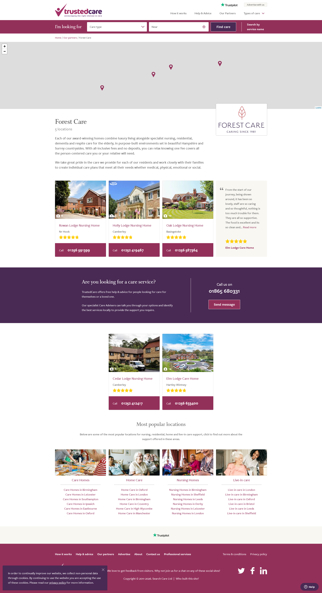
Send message (224, 304)
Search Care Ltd (162, 578)
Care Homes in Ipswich (80, 504)
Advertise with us (255, 4)
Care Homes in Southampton (80, 499)
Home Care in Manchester (134, 513)
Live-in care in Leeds (241, 508)
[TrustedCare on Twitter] (241, 570)
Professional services (177, 554)
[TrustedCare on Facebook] (252, 570)
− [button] (5, 51)
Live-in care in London (241, 490)
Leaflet (318, 107)
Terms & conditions (234, 554)
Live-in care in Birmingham (241, 494)
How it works (178, 13)
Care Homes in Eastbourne (80, 508)
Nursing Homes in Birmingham (187, 490)
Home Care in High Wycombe (134, 508)
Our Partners (228, 13)
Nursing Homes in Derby (188, 504)
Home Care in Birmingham (134, 499)
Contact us (153, 554)
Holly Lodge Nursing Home (132, 225)
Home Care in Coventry (134, 504)
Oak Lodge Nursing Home (184, 225)
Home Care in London (134, 494)
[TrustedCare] (78, 10)
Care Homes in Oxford (80, 513)
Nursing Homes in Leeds (188, 499)
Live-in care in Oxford (241, 499)
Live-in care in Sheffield (241, 513)
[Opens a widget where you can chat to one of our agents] (309, 587)
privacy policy (57, 582)
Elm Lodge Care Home (182, 378)
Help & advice (84, 554)
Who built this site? (187, 578)
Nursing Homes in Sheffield (188, 494)
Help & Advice (203, 13)
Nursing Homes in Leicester (188, 508)
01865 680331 (224, 290)
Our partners (105, 554)
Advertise (124, 554)
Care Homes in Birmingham (80, 490)
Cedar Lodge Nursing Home (132, 378)
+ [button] (5, 46)
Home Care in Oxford (134, 490)
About (138, 554)
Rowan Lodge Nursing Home (79, 225)
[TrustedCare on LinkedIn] (263, 570)
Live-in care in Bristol (241, 504)
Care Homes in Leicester (80, 494)
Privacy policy (258, 554)
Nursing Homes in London (188, 513)
